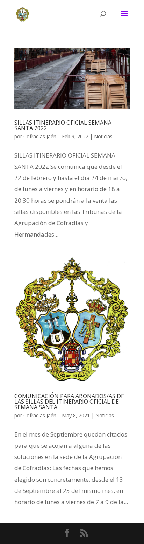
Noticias (103, 136)
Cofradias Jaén (39, 136)
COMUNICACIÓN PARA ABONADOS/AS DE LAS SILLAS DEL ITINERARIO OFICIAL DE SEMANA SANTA (69, 401)
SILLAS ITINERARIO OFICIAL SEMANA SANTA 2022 (62, 125)
